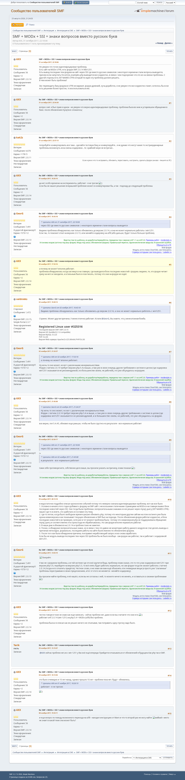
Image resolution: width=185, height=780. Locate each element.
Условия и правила (159, 774)
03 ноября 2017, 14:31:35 (48, 610)
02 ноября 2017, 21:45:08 (48, 401)
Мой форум (166, 247)
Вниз (14, 51)
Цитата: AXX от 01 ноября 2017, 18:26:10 (60, 683)
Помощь (147, 774)
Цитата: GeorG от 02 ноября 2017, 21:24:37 (62, 407)
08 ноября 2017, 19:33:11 (48, 713)
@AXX (42, 652)
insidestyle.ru (166, 240)
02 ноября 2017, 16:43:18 (48, 216)
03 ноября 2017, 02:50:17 (48, 439)
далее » (168, 43)
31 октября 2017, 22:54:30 (49, 102)
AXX (18, 59)
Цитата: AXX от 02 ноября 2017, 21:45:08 (60, 457)
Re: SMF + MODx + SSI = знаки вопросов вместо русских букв (66, 99)
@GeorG (105, 318)
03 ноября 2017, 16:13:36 (48, 675)
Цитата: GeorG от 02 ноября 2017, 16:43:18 (62, 307)
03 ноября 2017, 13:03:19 (48, 553)
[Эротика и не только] (15, 315)
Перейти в (126, 757)
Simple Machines (29, 774)
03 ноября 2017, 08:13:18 (48, 499)
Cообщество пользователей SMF (37, 11)
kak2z (19, 137)
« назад (159, 43)
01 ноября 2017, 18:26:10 (48, 178)
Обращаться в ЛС (164, 245)
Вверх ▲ (172, 774)
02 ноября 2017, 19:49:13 (48, 302)
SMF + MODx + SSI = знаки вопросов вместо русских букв (64, 59)
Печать (170, 51)
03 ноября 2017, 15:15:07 (48, 648)
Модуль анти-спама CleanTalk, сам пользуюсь (152, 250)
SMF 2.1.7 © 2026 (15, 774)
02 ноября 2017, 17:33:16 (48, 264)
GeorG (19, 213)
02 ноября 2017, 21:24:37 (48, 351)
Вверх (14, 746)
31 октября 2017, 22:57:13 (49, 140)
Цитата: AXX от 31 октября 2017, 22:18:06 (61, 222)
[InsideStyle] (15, 236)
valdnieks (21, 299)
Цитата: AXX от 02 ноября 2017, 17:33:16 (60, 357)
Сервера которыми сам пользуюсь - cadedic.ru (151, 252)
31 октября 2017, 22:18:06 (49, 62)
